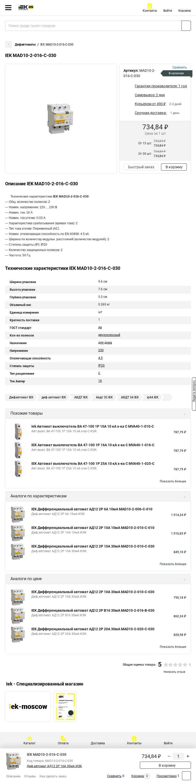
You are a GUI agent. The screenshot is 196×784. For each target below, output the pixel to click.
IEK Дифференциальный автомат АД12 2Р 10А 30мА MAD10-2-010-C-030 (92, 546)
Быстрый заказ (141, 167)
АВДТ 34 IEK (130, 397)
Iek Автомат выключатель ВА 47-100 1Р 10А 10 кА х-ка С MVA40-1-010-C (92, 426)
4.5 (100, 358)
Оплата (63, 743)
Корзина (184, 10)
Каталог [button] (29, 743)
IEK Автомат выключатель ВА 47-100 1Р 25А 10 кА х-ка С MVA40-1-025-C (92, 463)
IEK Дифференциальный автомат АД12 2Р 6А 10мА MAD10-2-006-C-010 (91, 509)
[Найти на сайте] (186, 26)
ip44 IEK (152, 397)
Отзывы (30, 776)
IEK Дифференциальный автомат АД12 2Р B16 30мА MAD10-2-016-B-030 (92, 610)
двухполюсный (109, 335)
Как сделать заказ (53, 776)
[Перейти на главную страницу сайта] (38, 7)
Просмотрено (167, 776)
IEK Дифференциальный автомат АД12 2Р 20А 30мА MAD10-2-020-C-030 (92, 629)
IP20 (101, 365)
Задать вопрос (194, 392)
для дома (105, 342)
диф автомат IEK (54, 397)
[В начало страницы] (186, 775)
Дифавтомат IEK (21, 397)
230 (101, 350)
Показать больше (173, 481)
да (100, 327)
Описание (13, 776)
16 (100, 381)
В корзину (174, 167)
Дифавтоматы (25, 44)
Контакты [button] (150, 10)
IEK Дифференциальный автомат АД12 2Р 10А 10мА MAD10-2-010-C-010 (92, 528)
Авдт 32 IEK (104, 397)
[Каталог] (8, 7)
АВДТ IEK (81, 397)
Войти (167, 10)
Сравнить (114, 776)
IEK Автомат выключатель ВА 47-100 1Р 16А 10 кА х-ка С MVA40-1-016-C (92, 445)
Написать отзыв (174, 672)
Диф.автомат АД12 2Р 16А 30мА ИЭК (54, 766)
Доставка (98, 743)
